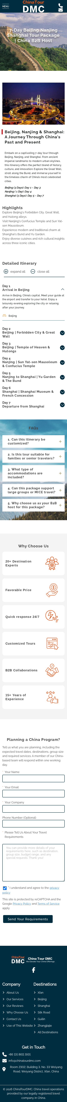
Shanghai (44, 1005)
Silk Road (44, 1012)
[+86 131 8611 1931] (61, 5)
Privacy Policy (22, 903)
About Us (13, 992)
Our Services (15, 999)
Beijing (42, 999)
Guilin (41, 1019)
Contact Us (14, 1019)
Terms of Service (48, 903)
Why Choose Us (17, 1012)
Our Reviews (15, 1005)
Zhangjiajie (45, 1025)
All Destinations (48, 1032)
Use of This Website (20, 1025)
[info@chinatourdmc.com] (61, 10)
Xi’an (40, 992)
